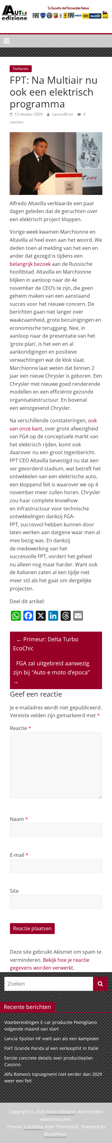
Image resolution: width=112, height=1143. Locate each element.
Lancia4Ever (63, 114)
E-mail (19, 855)
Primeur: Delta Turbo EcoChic (45, 643)
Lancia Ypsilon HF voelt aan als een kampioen (51, 1038)
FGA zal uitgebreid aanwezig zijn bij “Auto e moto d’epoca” (51, 672)
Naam (19, 819)
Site (14, 890)
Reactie (20, 728)
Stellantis (21, 68)
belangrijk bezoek (31, 264)
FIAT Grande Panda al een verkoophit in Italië (51, 1048)
